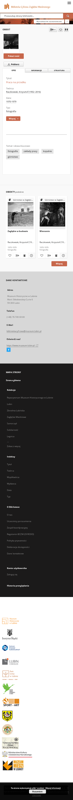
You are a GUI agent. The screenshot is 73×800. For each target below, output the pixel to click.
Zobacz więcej (14, 446)
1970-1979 (11, 101)
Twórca (10, 470)
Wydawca (11, 483)
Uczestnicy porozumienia (19, 521)
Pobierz (15, 64)
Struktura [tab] (59, 70)
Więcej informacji (53, 788)
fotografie (13, 151)
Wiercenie (45, 231)
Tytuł (9, 464)
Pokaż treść (13, 56)
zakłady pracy (30, 151)
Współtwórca (13, 477)
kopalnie (47, 151)
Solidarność (12, 429)
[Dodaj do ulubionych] (60, 29)
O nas (10, 514)
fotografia (11, 111)
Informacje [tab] (36, 70)
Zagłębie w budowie (18, 231)
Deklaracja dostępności (18, 547)
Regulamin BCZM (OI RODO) (20, 534)
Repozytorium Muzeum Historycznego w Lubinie (30, 397)
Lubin (9, 404)
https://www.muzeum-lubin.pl (21, 345)
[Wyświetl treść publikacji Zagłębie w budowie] (24, 255)
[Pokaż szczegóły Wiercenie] (63, 255)
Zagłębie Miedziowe (16, 417)
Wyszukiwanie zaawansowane (49, 21)
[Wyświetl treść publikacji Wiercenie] (56, 255)
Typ (8, 496)
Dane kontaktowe (15, 553)
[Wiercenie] (52, 213)
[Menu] (69, 2)
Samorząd (12, 423)
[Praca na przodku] (11, 41)
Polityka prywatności (16, 540)
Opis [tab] (14, 70)
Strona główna (13, 380)
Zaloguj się (12, 574)
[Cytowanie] (66, 29)
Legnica (10, 436)
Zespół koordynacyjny (17, 527)
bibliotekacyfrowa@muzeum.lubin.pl (24, 331)
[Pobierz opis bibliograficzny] (16, 255)
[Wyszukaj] (68, 16)
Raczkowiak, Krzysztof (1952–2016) (23, 91)
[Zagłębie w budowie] (20, 213)
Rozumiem (37, 791)
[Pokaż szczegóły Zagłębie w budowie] (31, 255)
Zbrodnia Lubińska (16, 410)
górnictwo (13, 156)
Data (9, 490)
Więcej (59, 263)
